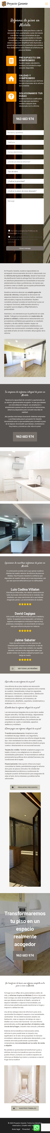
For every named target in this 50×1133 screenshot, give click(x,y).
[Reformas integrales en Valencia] (15, 4)
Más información (19, 703)
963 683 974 (25, 119)
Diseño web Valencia (30, 1125)
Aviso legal (16, 1129)
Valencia (36, 995)
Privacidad (26, 1129)
